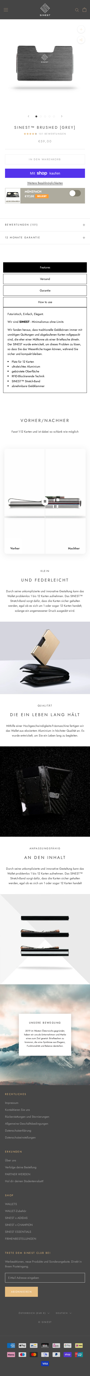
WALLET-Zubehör (15, 1211)
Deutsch (62, 1313)
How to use (45, 302)
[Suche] (77, 9)
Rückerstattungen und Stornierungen (27, 1117)
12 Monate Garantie (22, 237)
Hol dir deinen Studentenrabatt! (24, 1181)
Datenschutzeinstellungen (20, 1137)
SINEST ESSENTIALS (18, 1232)
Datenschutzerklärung (18, 1130)
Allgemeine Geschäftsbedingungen (26, 1123)
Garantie (45, 290)
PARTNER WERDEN (17, 1174)
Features (45, 267)
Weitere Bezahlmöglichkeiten (45, 183)
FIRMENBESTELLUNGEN (20, 1239)
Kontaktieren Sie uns (17, 1110)
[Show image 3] (45, 116)
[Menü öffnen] (6, 9)
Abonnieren (21, 1292)
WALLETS (11, 1204)
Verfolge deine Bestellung (20, 1167)
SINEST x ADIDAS (16, 1218)
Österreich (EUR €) (32, 1313)
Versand (45, 279)
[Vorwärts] (61, 116)
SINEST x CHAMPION (19, 1225)
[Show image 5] (54, 116)
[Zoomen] (81, 29)
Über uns (10, 1160)
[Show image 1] (36, 116)
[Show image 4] (49, 116)
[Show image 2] (41, 116)
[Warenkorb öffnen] (84, 10)
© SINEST (45, 1322)
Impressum (11, 1103)
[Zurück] (28, 116)
